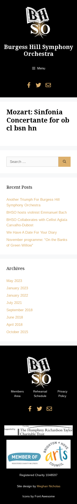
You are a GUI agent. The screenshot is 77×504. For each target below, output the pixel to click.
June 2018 (14, 317)
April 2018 (14, 325)
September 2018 (19, 310)
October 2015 (17, 332)
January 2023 (17, 288)
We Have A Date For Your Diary (31, 232)
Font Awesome (45, 496)
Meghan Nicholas (48, 486)
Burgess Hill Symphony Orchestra (38, 50)
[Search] (64, 162)
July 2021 (14, 303)
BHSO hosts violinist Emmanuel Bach (36, 212)
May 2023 (14, 281)
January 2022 (17, 295)
